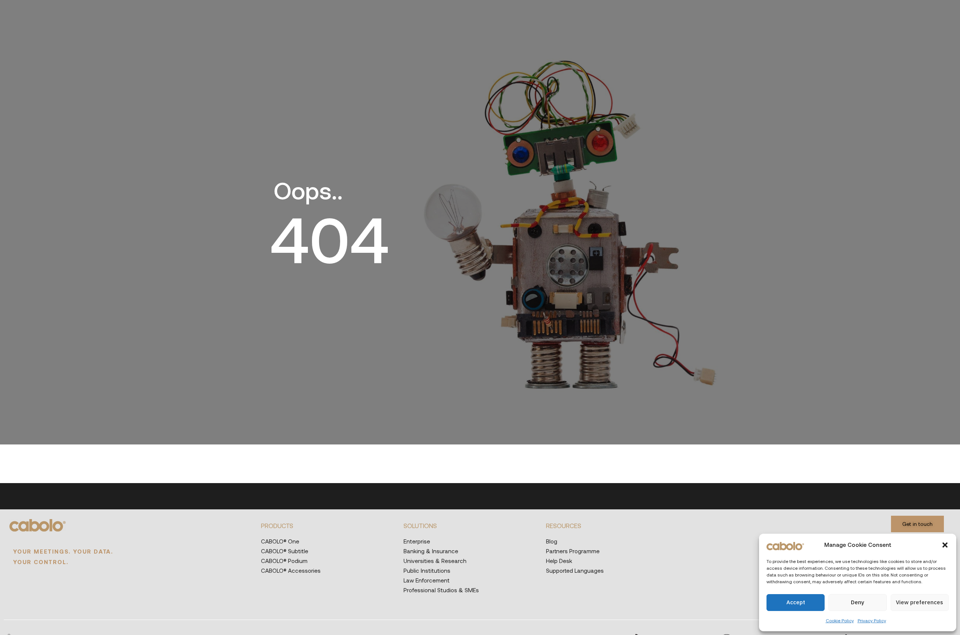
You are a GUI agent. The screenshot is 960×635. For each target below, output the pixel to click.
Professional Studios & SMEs (441, 590)
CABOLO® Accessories (291, 570)
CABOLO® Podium (284, 560)
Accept (795, 602)
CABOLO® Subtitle (284, 551)
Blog (551, 541)
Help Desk (559, 560)
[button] (945, 545)
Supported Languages (575, 570)
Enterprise (417, 541)
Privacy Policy (872, 620)
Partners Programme (573, 551)
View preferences (919, 602)
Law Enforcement (427, 580)
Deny (857, 602)
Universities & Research (435, 560)
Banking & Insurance (431, 551)
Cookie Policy (840, 620)
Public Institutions (427, 570)
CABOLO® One (280, 541)
